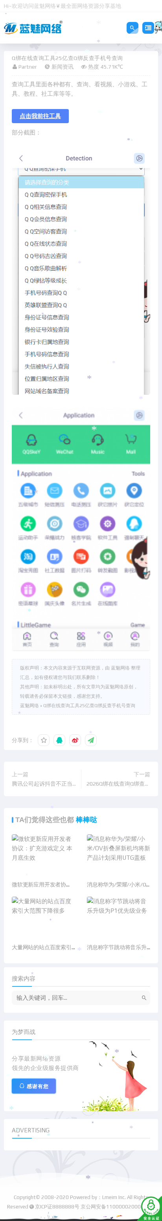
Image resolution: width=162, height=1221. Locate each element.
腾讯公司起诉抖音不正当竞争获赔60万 (42, 784)
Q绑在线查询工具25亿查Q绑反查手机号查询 (89, 705)
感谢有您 (38, 1086)
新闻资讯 (63, 67)
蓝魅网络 (29, 705)
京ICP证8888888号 (57, 1207)
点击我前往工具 (40, 116)
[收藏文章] (44, 740)
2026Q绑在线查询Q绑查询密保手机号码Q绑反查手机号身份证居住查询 (118, 784)
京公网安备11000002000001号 (118, 1207)
